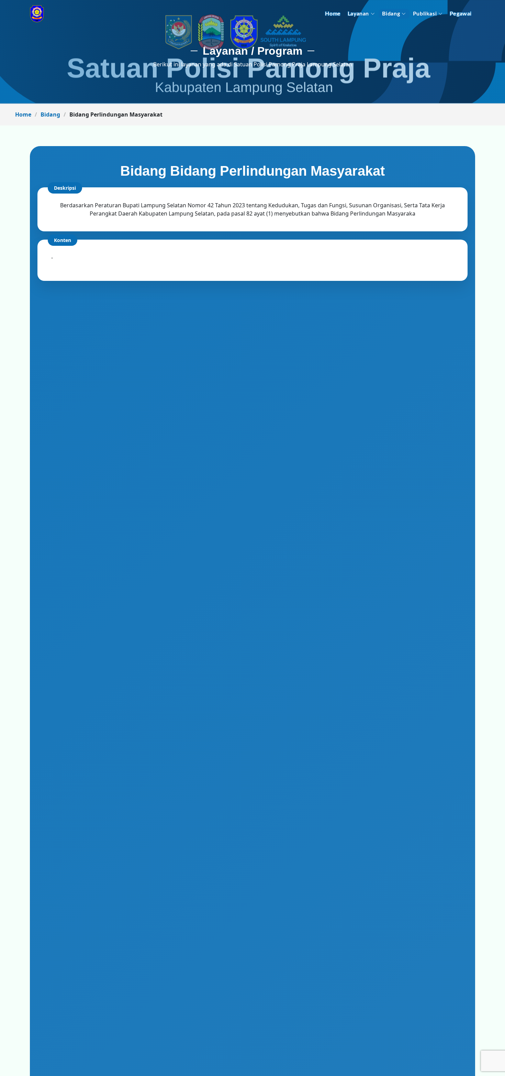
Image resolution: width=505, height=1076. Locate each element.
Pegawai (461, 14)
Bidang (391, 14)
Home (332, 14)
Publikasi (425, 14)
